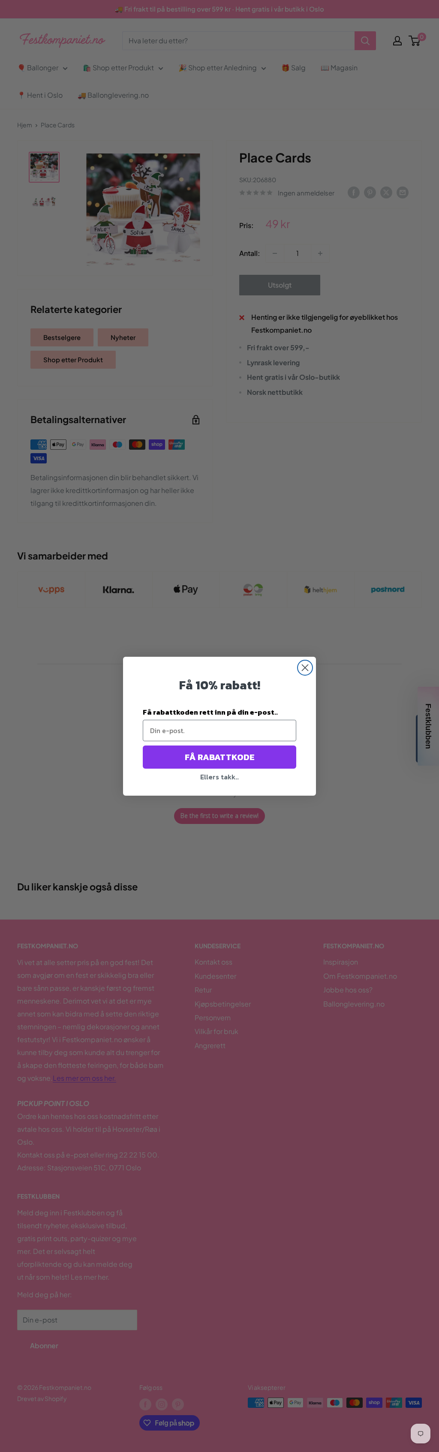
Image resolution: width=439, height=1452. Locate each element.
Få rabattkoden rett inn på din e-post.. (210, 712)
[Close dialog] (305, 667)
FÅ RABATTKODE (220, 757)
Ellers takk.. (219, 777)
